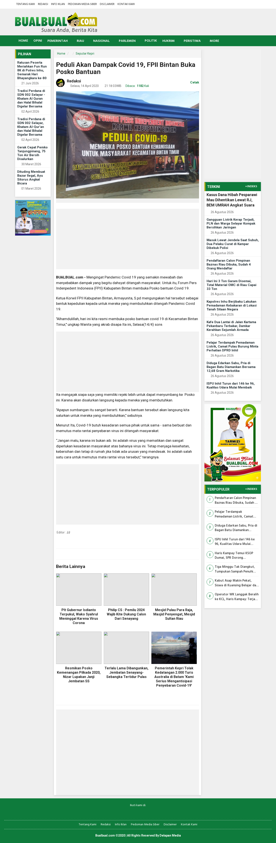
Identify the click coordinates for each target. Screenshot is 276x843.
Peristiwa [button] (192, 41)
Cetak (194, 82)
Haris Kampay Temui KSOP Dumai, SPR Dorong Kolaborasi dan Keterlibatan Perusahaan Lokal (235, 555)
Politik (151, 41)
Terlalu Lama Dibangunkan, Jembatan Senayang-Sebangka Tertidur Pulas (126, 672)
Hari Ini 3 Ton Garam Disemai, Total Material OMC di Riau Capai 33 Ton (231, 285)
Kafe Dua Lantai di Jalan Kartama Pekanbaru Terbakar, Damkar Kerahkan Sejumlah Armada (231, 326)
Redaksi (43, 4)
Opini (37, 41)
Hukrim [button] (168, 41)
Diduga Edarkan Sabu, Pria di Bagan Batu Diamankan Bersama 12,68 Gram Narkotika (231, 367)
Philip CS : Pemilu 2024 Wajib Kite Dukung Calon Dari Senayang (126, 614)
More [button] (214, 41)
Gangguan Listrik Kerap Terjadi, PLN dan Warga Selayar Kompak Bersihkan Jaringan (231, 223)
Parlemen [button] (127, 41)
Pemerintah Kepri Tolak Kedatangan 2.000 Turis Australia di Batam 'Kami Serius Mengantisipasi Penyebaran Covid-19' (174, 676)
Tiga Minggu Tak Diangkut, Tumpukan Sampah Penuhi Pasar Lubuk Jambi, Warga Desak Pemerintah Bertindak (235, 569)
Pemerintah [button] (57, 41)
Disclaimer (107, 4)
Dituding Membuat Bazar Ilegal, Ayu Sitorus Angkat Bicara (31, 177)
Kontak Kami (126, 4)
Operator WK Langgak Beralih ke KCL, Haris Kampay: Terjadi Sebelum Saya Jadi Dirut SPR (237, 597)
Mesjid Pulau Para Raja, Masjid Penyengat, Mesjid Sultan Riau (174, 614)
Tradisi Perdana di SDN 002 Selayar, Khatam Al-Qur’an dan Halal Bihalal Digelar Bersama (31, 127)
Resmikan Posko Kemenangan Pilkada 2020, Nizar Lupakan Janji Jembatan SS (78, 674)
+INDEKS (251, 186)
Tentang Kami (25, 4)
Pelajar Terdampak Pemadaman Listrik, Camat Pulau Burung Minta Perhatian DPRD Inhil (232, 346)
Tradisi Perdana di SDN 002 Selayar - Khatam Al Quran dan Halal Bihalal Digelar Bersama (31, 98)
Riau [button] (80, 41)
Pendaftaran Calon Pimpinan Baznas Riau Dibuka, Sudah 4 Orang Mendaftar (229, 264)
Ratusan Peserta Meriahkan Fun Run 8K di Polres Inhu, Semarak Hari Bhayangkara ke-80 (32, 70)
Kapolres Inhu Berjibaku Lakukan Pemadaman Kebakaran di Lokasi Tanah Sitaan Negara (232, 305)
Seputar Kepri (85, 53)
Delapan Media (170, 835)
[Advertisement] (127, 239)
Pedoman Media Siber (82, 4)
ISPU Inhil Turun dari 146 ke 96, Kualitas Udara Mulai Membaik (231, 385)
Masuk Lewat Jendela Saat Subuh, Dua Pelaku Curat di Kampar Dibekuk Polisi (233, 244)
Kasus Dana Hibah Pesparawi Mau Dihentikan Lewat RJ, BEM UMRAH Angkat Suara (232, 199)
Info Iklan (58, 4)
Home (23, 41)
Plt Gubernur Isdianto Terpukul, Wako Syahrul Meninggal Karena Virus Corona (78, 616)
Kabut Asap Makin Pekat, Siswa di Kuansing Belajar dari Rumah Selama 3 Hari (236, 583)
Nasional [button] (101, 41)
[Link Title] (123, 812)
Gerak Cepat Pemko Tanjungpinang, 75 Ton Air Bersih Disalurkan (32, 153)
